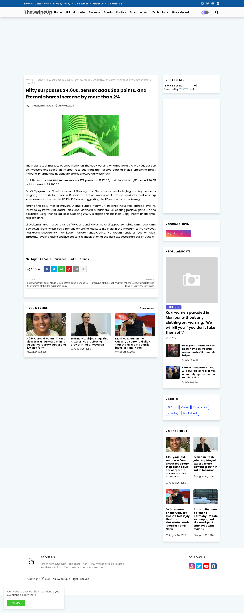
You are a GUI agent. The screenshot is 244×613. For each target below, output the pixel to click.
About (152, 588)
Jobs (82, 12)
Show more (147, 308)
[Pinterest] (69, 269)
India (73, 259)
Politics (121, 12)
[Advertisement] (122, 46)
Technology (160, 12)
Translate (192, 89)
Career (185, 407)
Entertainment (139, 12)
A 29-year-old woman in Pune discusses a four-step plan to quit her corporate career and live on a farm (46, 343)
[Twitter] (54, 269)
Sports (108, 12)
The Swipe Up (59, 579)
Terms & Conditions (36, 3)
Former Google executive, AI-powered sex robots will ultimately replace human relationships (198, 372)
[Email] (76, 269)
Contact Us (115, 3)
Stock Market (180, 12)
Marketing (173, 413)
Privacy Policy (62, 3)
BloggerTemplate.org (99, 588)
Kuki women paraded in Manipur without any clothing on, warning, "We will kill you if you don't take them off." (190, 322)
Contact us (165, 588)
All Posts (45, 259)
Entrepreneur (200, 407)
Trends (39, 79)
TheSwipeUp (38, 12)
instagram (180, 233)
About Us (98, 3)
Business (94, 12)
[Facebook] (47, 269)
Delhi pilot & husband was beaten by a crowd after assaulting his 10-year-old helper (199, 350)
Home (58, 12)
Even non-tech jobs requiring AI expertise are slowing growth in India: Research (89, 341)
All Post (70, 12)
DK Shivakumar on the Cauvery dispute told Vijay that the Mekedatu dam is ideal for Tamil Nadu (132, 343)
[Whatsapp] (61, 269)
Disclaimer (82, 3)
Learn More (29, 595)
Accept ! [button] (16, 602)
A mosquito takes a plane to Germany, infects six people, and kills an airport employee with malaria (205, 519)
